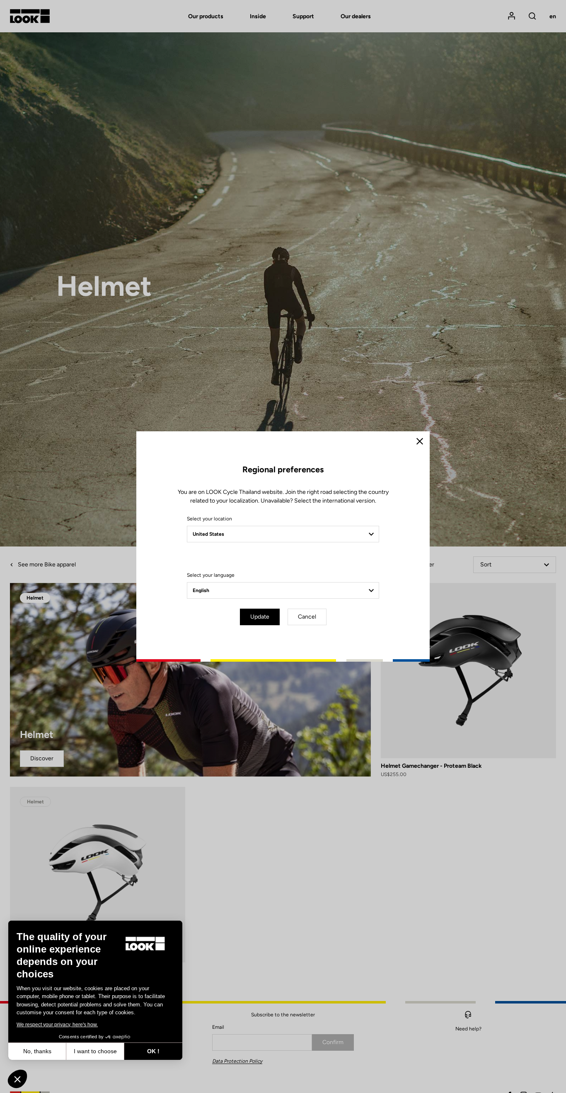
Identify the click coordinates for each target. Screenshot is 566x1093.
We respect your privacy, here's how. (57, 1025)
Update (259, 616)
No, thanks (37, 1051)
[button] (17, 1079)
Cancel (307, 616)
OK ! (153, 1051)
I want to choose (95, 1051)
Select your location (209, 519)
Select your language (211, 575)
